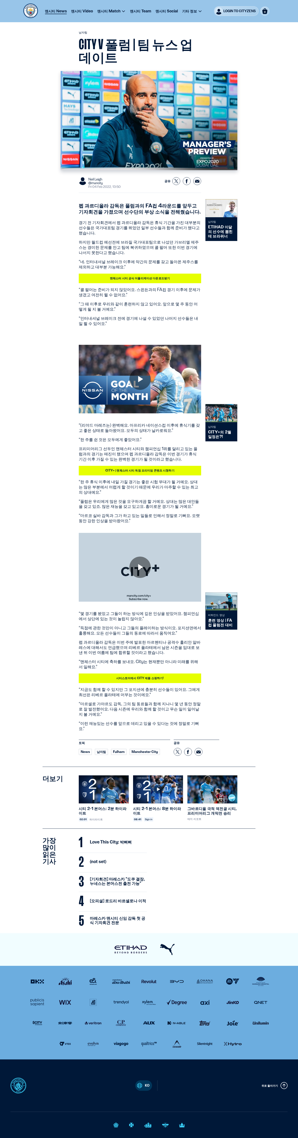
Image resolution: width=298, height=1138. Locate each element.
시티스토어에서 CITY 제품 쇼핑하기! (140, 678)
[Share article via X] (176, 181)
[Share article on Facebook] (187, 181)
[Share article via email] (197, 181)
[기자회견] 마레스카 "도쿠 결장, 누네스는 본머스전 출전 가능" (117, 881)
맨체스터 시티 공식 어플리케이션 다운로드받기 (140, 278)
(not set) (98, 862)
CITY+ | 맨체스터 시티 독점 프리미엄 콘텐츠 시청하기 (139, 470)
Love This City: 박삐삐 (111, 842)
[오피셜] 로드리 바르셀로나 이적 (118, 901)
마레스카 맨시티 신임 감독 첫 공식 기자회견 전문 (117, 920)
